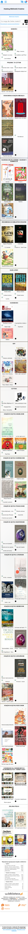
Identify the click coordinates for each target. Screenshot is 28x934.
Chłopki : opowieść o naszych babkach (12, 874)
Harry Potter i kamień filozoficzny (10, 869)
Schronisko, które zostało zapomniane (12, 879)
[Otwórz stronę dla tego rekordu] (8, 41)
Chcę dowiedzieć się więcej (9, 929)
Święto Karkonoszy (8, 887)
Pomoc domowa (8, 886)
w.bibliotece (13, 898)
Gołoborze (7, 888)
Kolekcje (17, 24)
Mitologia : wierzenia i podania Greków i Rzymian (13, 866)
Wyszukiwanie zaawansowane (7, 24)
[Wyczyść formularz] (23, 24)
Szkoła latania (7, 870)
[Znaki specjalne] (26, 24)
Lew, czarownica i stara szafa (10, 865)
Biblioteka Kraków (14, 16)
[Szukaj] (26, 21)
